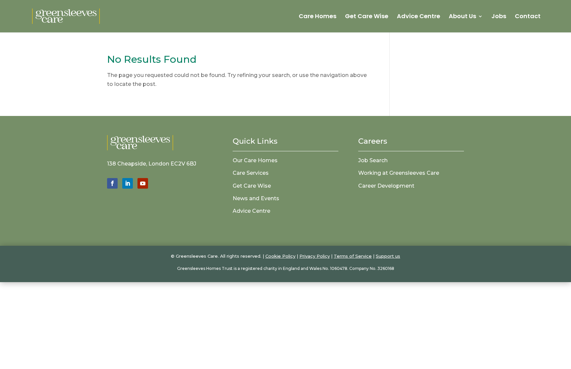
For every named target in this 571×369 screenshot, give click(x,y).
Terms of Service (353, 256)
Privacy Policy (314, 256)
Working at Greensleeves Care (398, 173)
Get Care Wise (366, 17)
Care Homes (317, 17)
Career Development (386, 186)
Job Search (373, 160)
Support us (388, 256)
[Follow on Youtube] (142, 183)
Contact (528, 17)
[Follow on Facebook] (112, 183)
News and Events (256, 198)
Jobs (498, 17)
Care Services (251, 173)
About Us (462, 17)
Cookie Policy (280, 256)
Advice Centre (418, 17)
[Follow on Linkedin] (127, 183)
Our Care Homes (255, 160)
